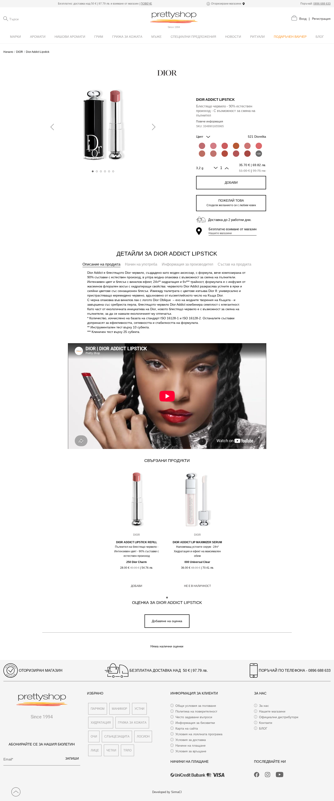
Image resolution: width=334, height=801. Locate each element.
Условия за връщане (190, 751)
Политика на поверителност (196, 711)
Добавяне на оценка (167, 621)
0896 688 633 (322, 3)
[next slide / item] (152, 127)
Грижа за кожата (132, 722)
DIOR (19, 52)
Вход (303, 18)
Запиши (72, 758)
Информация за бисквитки (195, 723)
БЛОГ (263, 728)
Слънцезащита (117, 736)
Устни (139, 708)
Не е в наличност (197, 586)
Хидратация (101, 722)
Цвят (200, 136)
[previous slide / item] (53, 127)
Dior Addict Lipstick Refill (136, 542)
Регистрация (321, 18)
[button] (93, 171)
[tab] (101, 264)
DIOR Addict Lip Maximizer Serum (197, 542)
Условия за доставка (190, 740)
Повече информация (209, 121)
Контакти (265, 723)
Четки (111, 750)
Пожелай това (231, 203)
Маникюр (119, 708)
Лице (95, 750)
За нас (264, 705)
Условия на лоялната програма (198, 734)
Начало (8, 52)
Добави (231, 182)
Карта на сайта (186, 728)
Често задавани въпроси (193, 717)
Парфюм (98, 708)
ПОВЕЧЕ (146, 3)
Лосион (143, 736)
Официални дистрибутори (278, 717)
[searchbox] (32, 18)
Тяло (127, 750)
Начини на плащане (190, 745)
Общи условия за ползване (195, 705)
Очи (94, 736)
